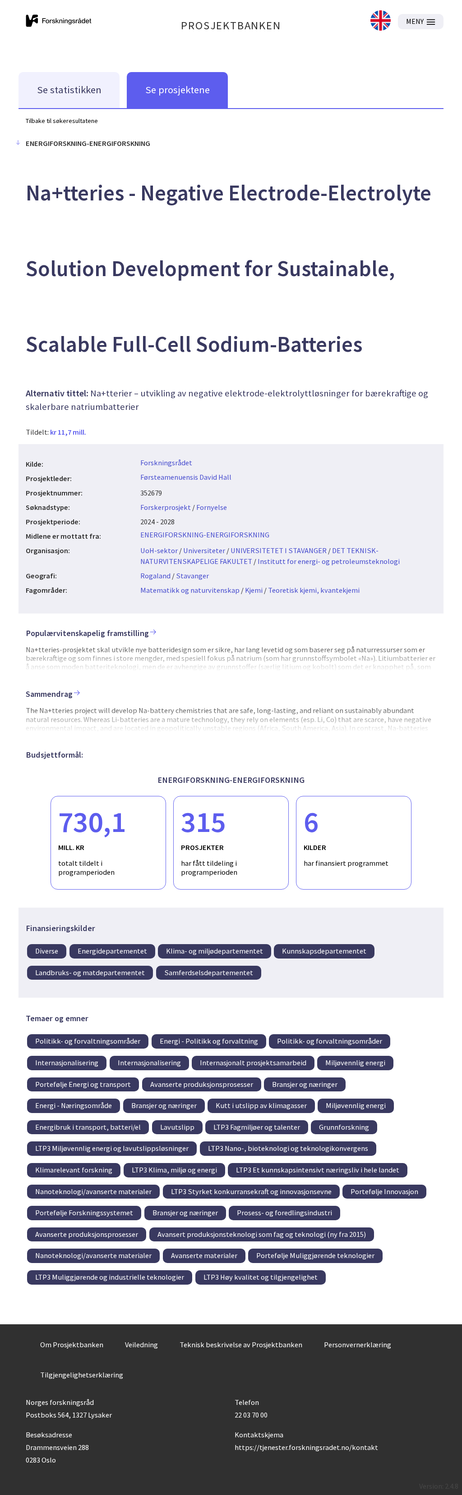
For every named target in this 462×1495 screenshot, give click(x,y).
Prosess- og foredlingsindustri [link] (284, 1212)
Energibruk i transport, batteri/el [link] (88, 1126)
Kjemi (254, 590)
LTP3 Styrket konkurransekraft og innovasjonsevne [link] (251, 1191)
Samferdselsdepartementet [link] (208, 972)
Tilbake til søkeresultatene (62, 121)
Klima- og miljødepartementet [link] (214, 950)
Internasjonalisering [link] (66, 1062)
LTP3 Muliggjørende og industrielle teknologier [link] (109, 1276)
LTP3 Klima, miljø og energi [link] (174, 1169)
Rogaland (155, 575)
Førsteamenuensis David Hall (185, 477)
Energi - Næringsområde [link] (73, 1105)
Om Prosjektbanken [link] (71, 1344)
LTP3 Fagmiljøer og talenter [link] (256, 1126)
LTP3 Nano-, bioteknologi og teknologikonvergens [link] (288, 1148)
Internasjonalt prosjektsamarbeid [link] (253, 1062)
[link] (380, 21)
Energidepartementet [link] (112, 950)
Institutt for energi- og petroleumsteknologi (329, 561)
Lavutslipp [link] (177, 1126)
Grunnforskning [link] (344, 1126)
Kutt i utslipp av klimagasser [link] (261, 1105)
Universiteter (204, 550)
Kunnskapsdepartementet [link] (324, 950)
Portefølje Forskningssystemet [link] (84, 1212)
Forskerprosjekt (165, 507)
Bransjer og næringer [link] (304, 1084)
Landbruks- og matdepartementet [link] (90, 972)
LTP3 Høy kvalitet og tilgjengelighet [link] (260, 1276)
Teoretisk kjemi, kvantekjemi (314, 590)
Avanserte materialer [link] (204, 1255)
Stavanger (192, 575)
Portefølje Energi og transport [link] (83, 1084)
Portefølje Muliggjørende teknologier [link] (315, 1255)
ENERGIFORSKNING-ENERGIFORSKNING (204, 534)
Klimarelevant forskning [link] (73, 1169)
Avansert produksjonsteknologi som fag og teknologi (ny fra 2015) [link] (261, 1234)
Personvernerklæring (357, 1344)
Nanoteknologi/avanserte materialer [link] (93, 1191)
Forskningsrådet (166, 462)
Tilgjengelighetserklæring (81, 1374)
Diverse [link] (46, 950)
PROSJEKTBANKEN (231, 25)
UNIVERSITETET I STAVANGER (279, 550)
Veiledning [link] (141, 1344)
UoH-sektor (159, 550)
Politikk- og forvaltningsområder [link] (87, 1040)
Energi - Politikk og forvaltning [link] (209, 1040)
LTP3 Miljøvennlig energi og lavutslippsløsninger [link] (112, 1148)
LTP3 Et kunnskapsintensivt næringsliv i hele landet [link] (317, 1169)
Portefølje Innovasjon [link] (384, 1191)
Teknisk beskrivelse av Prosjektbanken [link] (241, 1344)
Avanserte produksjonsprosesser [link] (201, 1084)
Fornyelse (211, 507)
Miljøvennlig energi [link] (355, 1062)
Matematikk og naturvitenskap (190, 590)
